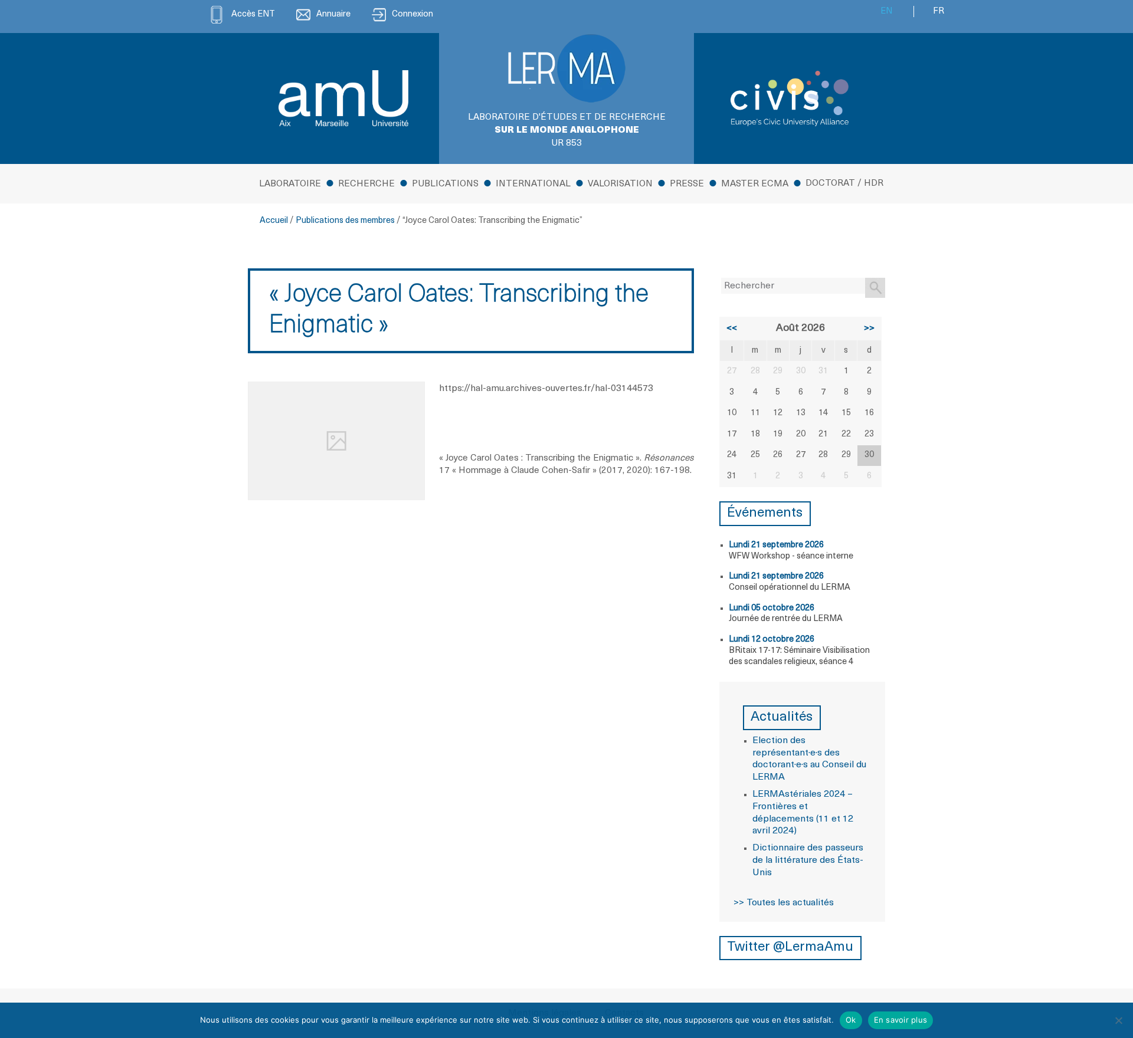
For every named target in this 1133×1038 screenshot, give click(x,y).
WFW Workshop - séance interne (791, 556)
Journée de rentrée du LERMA (786, 619)
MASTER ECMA (754, 184)
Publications (445, 184)
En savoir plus (901, 1019)
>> (869, 328)
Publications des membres (345, 220)
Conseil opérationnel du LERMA (789, 587)
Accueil (274, 220)
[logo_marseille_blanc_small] (343, 98)
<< (731, 328)
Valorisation (620, 184)
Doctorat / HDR (844, 183)
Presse (687, 184)
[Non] (1118, 1020)
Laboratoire (290, 184)
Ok (851, 1019)
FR (938, 11)
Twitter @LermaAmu (790, 947)
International (533, 184)
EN (886, 11)
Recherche (366, 184)
